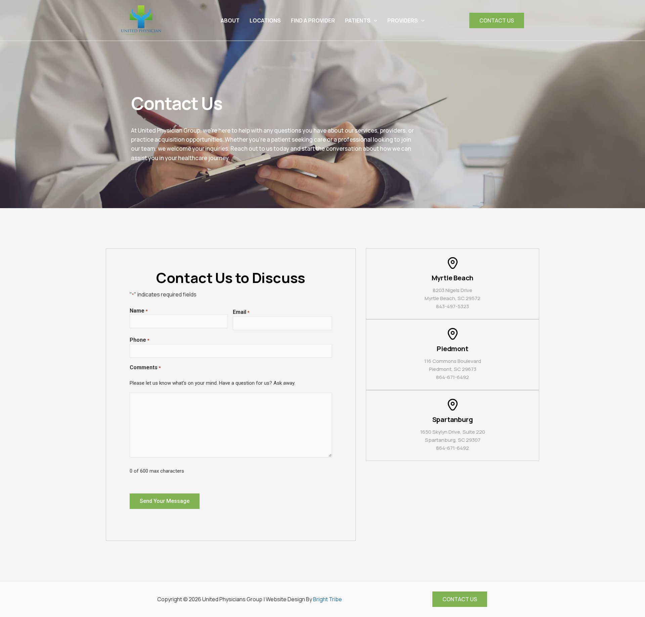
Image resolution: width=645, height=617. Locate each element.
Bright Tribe (327, 599)
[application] (374, 20)
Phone (139, 340)
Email (241, 312)
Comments (145, 367)
